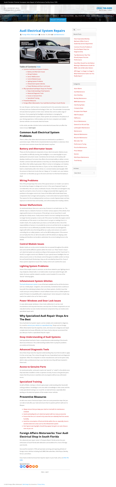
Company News (78, 108)
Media (55, 16)
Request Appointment (58, 20)
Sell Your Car (80, 16)
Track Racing (78, 160)
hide (39, 66)
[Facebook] (21, 466)
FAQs (88, 16)
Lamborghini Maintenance (82, 128)
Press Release (78, 151)
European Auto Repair (80, 111)
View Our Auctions (67, 16)
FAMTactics (77, 118)
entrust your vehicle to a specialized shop (40, 325)
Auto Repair (27, 16)
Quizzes (76, 154)
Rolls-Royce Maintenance (81, 157)
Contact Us (108, 16)
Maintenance (78, 131)
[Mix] (33, 466)
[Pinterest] (27, 466)
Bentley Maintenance (80, 98)
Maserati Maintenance (80, 134)
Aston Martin (78, 88)
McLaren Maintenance (80, 137)
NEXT (47, 472)
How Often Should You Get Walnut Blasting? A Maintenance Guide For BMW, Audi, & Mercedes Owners (84, 65)
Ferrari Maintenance (80, 121)
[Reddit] (30, 466)
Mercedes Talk (78, 141)
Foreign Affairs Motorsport (30, 34)
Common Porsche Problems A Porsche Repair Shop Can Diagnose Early (83, 49)
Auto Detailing (78, 95)
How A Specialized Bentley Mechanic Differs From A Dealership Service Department (83, 41)
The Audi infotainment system (29, 284)
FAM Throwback (78, 115)
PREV (42, 472)
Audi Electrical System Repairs (42, 31)
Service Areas (96, 16)
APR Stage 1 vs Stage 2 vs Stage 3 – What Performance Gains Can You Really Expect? (84, 73)
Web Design (26, 484)
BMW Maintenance (79, 101)
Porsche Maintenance (80, 147)
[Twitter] (24, 466)
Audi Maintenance (59, 34)
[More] (36, 466)
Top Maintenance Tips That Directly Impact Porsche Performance (82, 57)
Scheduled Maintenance (10, 16)
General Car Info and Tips (81, 124)
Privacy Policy (41, 484)
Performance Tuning (41, 16)
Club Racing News (79, 105)
